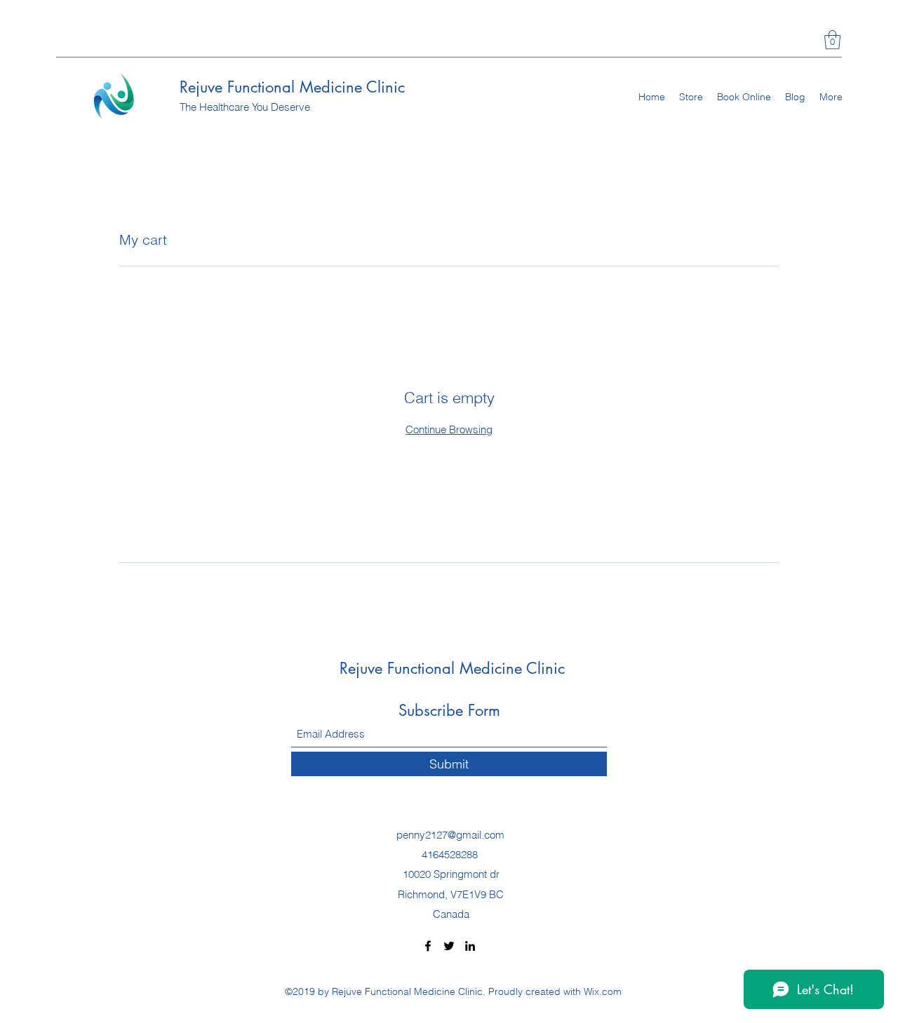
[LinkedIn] (470, 946)
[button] (832, 39)
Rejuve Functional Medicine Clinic (292, 87)
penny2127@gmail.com (450, 834)
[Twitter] (449, 946)
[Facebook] (428, 946)
